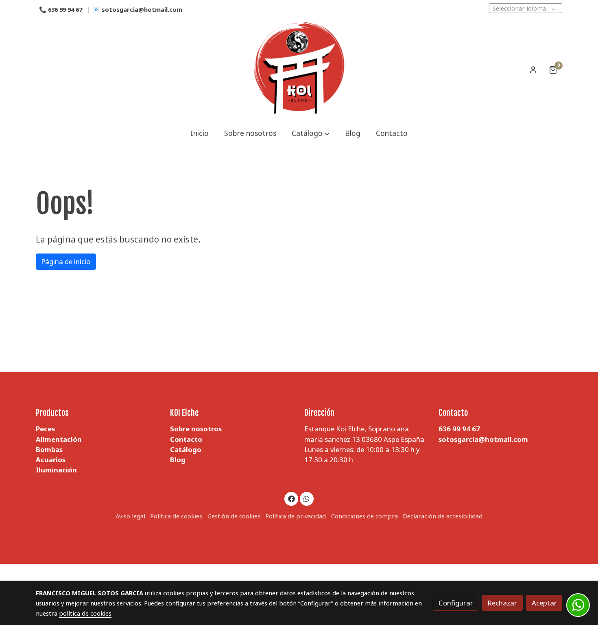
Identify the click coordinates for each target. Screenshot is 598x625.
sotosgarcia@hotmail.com (143, 9)
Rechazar (502, 603)
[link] (299, 69)
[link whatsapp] (306, 498)
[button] (310, 133)
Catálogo (185, 449)
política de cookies (85, 613)
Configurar (456, 603)
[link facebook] (291, 498)
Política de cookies (176, 516)
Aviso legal (130, 516)
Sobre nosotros (196, 428)
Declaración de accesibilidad (442, 516)
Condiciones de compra (364, 516)
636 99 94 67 (65, 9)
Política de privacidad (295, 516)
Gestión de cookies (233, 516)
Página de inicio (65, 261)
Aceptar (544, 603)
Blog (178, 459)
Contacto (186, 439)
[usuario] (533, 70)
